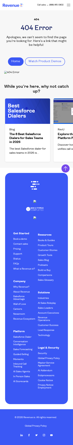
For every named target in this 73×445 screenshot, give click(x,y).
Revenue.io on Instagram (44, 435)
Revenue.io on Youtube (51, 435)
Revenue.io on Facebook (29, 435)
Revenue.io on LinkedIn (21, 435)
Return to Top (65, 168)
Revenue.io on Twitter (36, 435)
